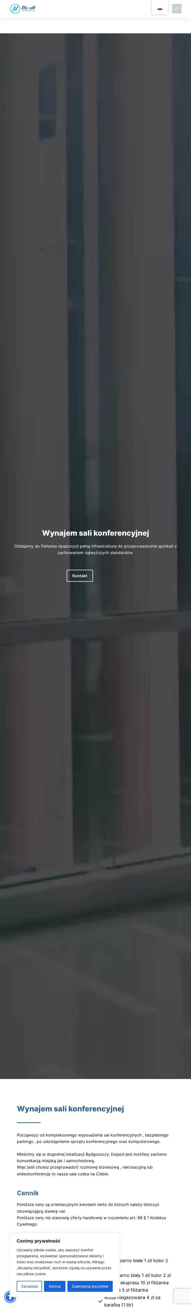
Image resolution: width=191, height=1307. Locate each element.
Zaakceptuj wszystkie (90, 1286)
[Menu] (177, 8)
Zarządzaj (29, 1286)
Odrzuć (55, 1286)
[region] (64, 1265)
